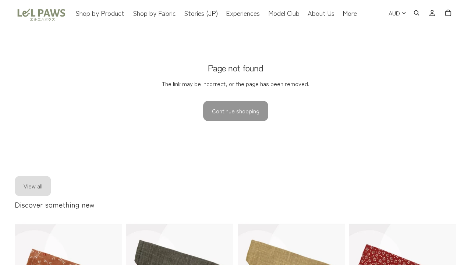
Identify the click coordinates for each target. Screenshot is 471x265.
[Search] (416, 13)
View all (33, 185)
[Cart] (448, 13)
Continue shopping (235, 110)
